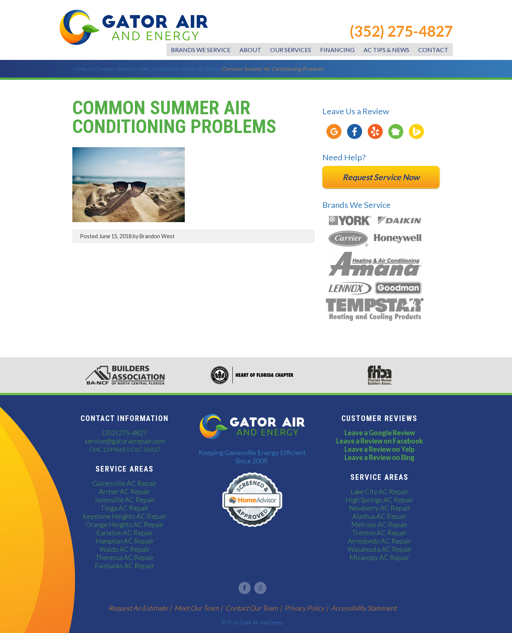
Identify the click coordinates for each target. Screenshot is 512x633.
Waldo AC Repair (124, 549)
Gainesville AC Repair (125, 483)
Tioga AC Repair (124, 508)
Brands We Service (201, 49)
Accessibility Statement (364, 608)
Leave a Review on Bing (379, 457)
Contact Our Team (251, 608)
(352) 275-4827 (401, 31)
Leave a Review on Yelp (379, 449)
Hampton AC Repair (125, 541)
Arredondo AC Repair (379, 541)
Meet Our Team (196, 608)
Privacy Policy (304, 608)
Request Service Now (381, 177)
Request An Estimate (138, 608)
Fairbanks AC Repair (124, 565)
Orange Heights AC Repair (124, 524)
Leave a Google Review (379, 432)
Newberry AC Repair (379, 508)
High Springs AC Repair (379, 500)
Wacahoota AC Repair (379, 549)
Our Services (290, 49)
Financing (337, 49)
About (250, 49)
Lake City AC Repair (379, 491)
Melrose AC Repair (379, 524)
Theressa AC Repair (125, 557)
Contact (433, 49)
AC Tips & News (386, 49)
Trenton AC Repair (379, 532)
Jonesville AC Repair (124, 500)
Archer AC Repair (124, 491)
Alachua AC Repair (379, 516)
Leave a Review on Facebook (379, 441)
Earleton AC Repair (124, 532)
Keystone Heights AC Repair (124, 516)
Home (79, 69)
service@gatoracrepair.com (125, 441)
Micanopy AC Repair (379, 557)
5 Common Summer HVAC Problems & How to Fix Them (153, 69)
